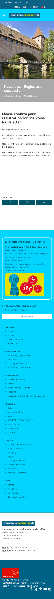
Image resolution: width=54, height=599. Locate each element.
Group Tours (13, 424)
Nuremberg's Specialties (18, 355)
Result (10, 416)
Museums (11, 331)
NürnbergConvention (17, 497)
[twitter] (36, 589)
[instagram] (49, 589)
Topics (9, 440)
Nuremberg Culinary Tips (19, 368)
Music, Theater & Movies (18, 388)
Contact (33, 7)
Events (10, 384)
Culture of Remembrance (19, 444)
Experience (12, 376)
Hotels (10, 408)
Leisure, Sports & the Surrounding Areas (26, 396)
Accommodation (15, 412)
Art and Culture (14, 448)
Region (10, 335)
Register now (27, 317)
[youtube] (45, 589)
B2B (24, 7)
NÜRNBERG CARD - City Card (20, 420)
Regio (10, 457)
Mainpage (12, 485)
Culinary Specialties (16, 461)
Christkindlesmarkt (16, 380)
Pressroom (12, 489)
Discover (10, 327)
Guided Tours (13, 343)
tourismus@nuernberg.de (24, 550)
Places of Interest (15, 339)
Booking (10, 404)
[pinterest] (40, 589)
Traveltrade (12, 493)
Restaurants (12, 359)
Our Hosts (12, 432)
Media (17, 7)
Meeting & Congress (16, 473)
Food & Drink (13, 351)
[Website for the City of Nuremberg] (27, 573)
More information (16, 271)
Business (11, 469)
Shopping (11, 392)
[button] (10, 202)
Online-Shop (13, 428)
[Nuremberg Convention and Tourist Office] (24, 15)
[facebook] (31, 589)
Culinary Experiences (17, 364)
